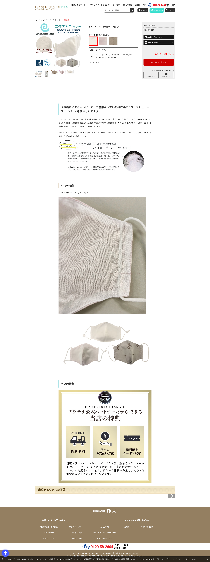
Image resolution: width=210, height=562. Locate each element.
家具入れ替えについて (105, 538)
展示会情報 (127, 5)
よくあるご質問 (77, 532)
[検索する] (132, 10)
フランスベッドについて (100, 5)
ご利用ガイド (140, 5)
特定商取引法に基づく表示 (49, 527)
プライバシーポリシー (77, 527)
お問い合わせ (166, 76)
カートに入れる (159, 62)
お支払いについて (49, 538)
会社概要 (116, 5)
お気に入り (151, 76)
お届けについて (77, 538)
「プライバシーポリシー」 (174, 559)
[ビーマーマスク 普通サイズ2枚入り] (58, 45)
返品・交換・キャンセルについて (104, 532)
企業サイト (128, 527)
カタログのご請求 (147, 527)
